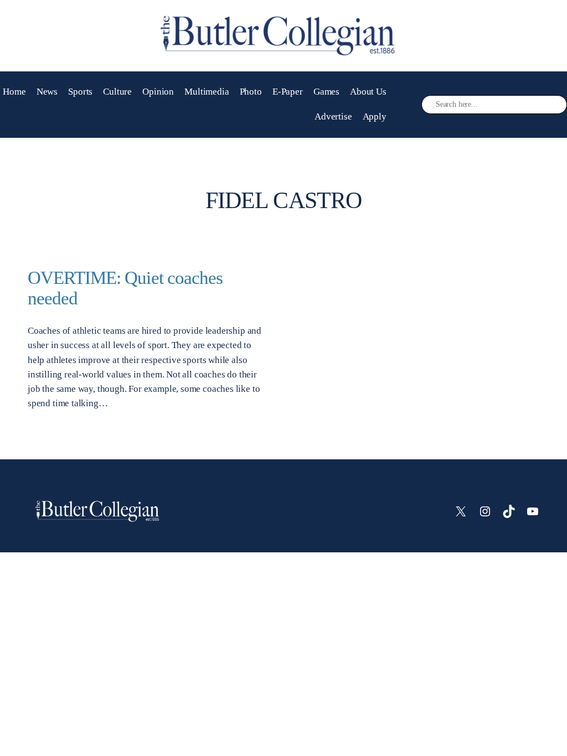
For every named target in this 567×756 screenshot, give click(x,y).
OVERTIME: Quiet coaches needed (125, 288)
